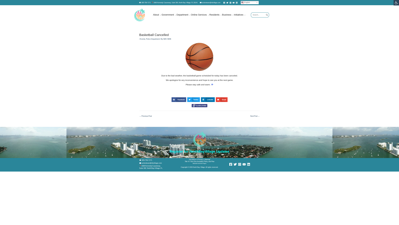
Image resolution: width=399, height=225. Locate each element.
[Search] (267, 15)
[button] (160, 14)
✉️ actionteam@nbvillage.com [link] (210, 2)
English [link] (247, 2)
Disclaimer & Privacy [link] (196, 159)
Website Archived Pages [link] (199, 163)
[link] (396, 2)
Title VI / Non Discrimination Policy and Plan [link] (199, 161)
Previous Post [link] (145, 116)
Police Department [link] (153, 39)
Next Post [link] (255, 116)
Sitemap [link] (207, 159)
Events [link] (142, 39)
